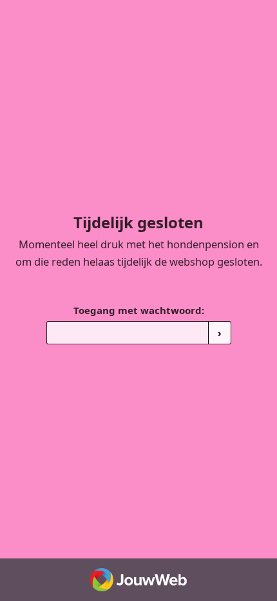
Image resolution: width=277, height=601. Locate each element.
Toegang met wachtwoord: (138, 310)
